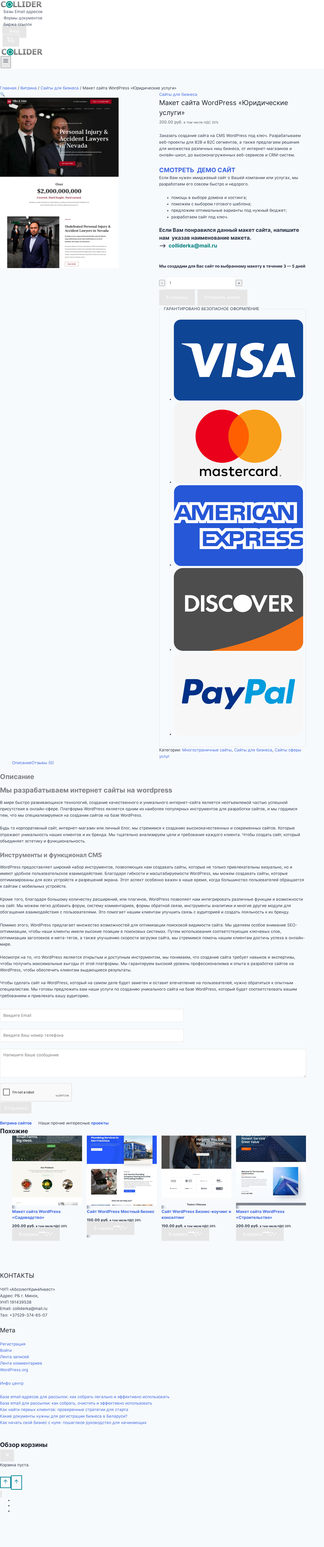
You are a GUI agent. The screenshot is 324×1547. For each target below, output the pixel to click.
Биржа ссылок (18, 24)
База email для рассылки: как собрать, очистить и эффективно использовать (76, 1403)
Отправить (16, 1108)
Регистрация (13, 1344)
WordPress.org (14, 1369)
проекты (100, 1123)
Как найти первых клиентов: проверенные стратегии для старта (64, 1409)
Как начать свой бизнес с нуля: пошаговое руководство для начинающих (73, 1422)
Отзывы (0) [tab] (43, 762)
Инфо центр (11, 1383)
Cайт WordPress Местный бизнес (120, 1211)
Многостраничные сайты (207, 750)
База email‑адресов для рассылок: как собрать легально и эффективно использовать (84, 1396)
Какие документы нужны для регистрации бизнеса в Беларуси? (63, 1416)
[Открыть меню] (6, 62)
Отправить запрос (222, 297)
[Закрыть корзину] (7, 1455)
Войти (6, 1350)
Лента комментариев (21, 1363)
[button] (2, 94)
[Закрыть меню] (1, 1494)
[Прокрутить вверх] (5, 1482)
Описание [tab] (22, 762)
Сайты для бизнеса (178, 94)
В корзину (177, 297)
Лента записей (14, 1356)
